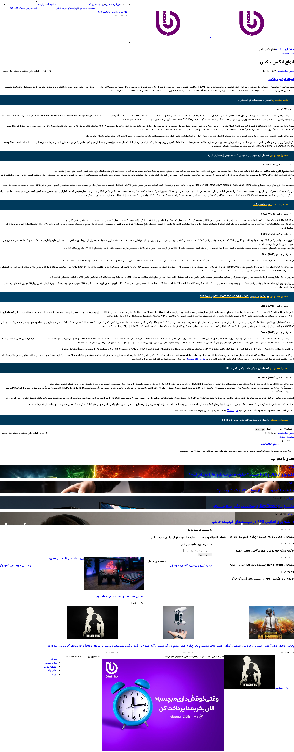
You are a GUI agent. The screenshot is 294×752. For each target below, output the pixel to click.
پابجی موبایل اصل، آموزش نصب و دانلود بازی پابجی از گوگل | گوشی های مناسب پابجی (244, 646)
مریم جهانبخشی (286, 71)
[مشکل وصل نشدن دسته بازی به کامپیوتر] (114, 590)
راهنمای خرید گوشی (65, 8)
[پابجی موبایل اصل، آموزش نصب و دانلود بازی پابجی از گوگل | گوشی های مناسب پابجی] (271, 639)
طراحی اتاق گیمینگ (195, 359)
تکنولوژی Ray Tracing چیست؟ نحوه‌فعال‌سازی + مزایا (253, 506)
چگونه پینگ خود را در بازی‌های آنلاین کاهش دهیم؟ (255, 490)
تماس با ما (51, 4)
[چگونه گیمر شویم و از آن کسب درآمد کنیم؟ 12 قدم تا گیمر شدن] (178, 639)
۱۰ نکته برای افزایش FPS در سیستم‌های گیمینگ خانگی (253, 522)
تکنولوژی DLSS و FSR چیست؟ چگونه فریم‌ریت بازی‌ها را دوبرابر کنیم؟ (241, 475)
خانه (292, 49)
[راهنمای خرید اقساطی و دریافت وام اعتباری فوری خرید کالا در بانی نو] (163, 750)
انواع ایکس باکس (281, 79)
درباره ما (42, 4)
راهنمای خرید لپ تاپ (85, 8)
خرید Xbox (232, 411)
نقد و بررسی (108, 4)
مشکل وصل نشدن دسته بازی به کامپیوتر (120, 596)
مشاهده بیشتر (286, 437)
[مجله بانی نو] (210, 37)
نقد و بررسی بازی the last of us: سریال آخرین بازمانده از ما (83, 646)
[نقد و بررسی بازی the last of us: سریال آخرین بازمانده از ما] (92, 639)
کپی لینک (260, 429)
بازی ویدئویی (282, 49)
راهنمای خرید (93, 4)
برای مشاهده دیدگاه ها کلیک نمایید (66, 558)
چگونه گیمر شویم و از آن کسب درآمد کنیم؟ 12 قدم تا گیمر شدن (156, 646)
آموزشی (117, 4)
